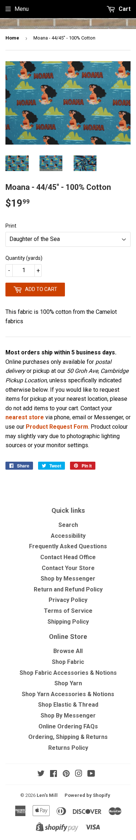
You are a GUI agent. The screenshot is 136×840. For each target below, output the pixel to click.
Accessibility (68, 535)
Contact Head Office (68, 557)
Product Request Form (57, 426)
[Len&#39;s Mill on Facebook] (53, 774)
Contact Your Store (68, 568)
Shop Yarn (68, 683)
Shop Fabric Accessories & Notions (68, 672)
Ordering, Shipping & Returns (68, 736)
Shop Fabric (68, 661)
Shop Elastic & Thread (68, 704)
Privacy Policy (68, 599)
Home (12, 38)
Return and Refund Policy (68, 589)
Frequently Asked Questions (68, 546)
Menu (22, 8)
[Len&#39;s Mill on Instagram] (78, 774)
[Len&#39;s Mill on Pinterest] (66, 774)
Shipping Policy (68, 621)
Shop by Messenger (68, 578)
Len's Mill (47, 795)
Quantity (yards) (23, 258)
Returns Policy (68, 747)
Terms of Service (68, 610)
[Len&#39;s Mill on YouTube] (91, 774)
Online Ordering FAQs (68, 726)
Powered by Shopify (87, 795)
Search (68, 524)
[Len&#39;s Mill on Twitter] (41, 774)
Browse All (68, 651)
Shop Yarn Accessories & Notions (68, 694)
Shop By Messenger (68, 715)
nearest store (24, 417)
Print (10, 226)
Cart (124, 8)
